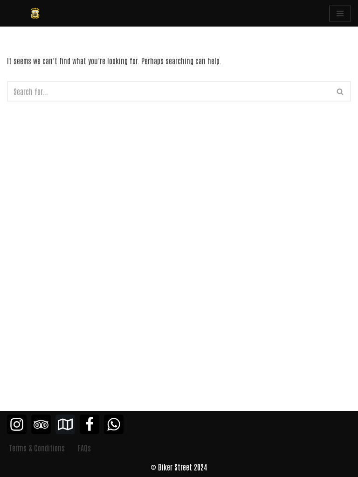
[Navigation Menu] (340, 13)
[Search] (340, 91)
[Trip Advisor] (41, 424)
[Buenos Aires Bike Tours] (35, 13)
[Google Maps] (65, 424)
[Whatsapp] (114, 424)
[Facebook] (89, 424)
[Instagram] (17, 424)
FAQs (84, 447)
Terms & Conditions (37, 447)
